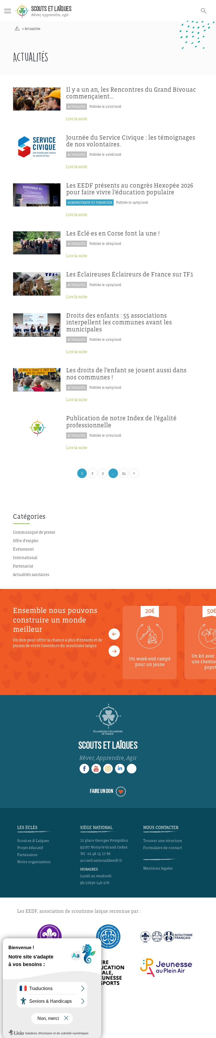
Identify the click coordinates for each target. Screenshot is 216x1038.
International (25, 558)
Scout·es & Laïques (33, 841)
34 (124, 473)
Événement (23, 549)
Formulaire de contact (162, 848)
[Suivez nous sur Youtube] (96, 768)
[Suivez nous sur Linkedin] (120, 768)
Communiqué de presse (34, 532)
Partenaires (27, 855)
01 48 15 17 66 (99, 854)
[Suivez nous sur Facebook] (84, 768)
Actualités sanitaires (31, 575)
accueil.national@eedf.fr (101, 861)
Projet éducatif (30, 848)
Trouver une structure (162, 841)
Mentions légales (158, 868)
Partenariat (23, 566)
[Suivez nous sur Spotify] (131, 768)
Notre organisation (34, 862)
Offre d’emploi (26, 541)
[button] (114, 634)
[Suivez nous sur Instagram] (108, 768)
